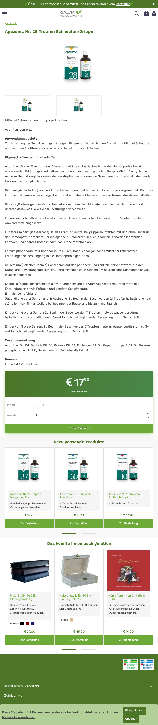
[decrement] (148, 417)
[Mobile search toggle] (137, 13)
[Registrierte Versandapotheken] (130, 664)
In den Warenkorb (79, 428)
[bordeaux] (27, 623)
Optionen (131, 718)
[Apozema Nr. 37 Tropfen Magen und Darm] (29, 469)
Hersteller (123, 4)
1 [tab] (69, 533)
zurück (11, 23)
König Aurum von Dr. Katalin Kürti (127, 597)
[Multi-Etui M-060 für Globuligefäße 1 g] (29, 570)
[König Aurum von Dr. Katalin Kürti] (128, 570)
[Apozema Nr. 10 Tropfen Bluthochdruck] (128, 469)
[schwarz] (22, 623)
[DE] (71, 13)
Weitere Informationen (18, 717)
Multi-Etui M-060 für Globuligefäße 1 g (23, 597)
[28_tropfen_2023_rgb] (27, 105)
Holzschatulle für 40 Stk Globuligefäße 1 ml (75, 597)
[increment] (148, 413)
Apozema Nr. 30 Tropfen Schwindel (75, 495)
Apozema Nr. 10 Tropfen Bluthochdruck (124, 495)
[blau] (33, 623)
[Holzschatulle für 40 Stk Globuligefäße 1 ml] (79, 570)
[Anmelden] (154, 13)
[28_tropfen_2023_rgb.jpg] (79, 65)
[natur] (71, 620)
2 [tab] (89, 533)
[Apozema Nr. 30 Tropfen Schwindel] (79, 469)
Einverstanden (134, 710)
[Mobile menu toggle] (4, 14)
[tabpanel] (29, 487)
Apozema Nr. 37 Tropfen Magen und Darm (25, 495)
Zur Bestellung (29, 523)
